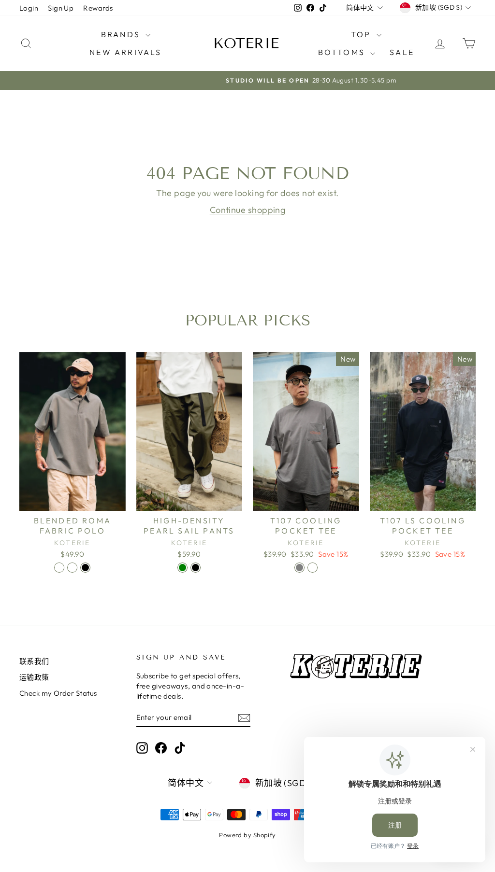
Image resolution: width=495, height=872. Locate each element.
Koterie (246, 43)
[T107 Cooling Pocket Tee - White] (312, 567)
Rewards (98, 8)
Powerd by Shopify (247, 835)
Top (362, 34)
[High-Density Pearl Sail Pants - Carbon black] (195, 567)
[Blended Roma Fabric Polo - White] (59, 567)
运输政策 (34, 677)
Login (28, 8)
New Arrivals (125, 52)
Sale (402, 52)
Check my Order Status (58, 693)
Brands (122, 34)
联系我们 (34, 661)
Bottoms (343, 52)
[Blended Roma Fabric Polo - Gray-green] (72, 567)
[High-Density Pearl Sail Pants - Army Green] (182, 567)
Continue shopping (248, 209)
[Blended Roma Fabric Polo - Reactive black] (85, 567)
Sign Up (60, 8)
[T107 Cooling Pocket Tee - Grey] (299, 567)
